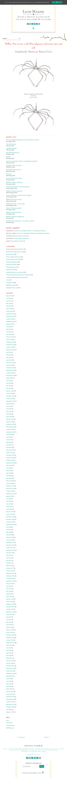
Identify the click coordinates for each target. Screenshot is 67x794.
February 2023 (10, 391)
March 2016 (9, 596)
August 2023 (9, 378)
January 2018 (9, 540)
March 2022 (9, 416)
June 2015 (9, 619)
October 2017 (10, 547)
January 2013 (9, 694)
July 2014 (8, 648)
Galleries (10, 748)
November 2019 (10, 488)
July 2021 (8, 437)
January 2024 (9, 365)
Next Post (46, 737)
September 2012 (10, 704)
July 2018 (8, 527)
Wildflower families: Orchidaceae (14, 182)
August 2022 (9, 403)
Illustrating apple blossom (12, 152)
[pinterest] (37, 24)
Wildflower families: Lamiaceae (14, 199)
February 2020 (10, 480)
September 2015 (10, 612)
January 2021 (9, 452)
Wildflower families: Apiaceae (13, 212)
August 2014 (9, 645)
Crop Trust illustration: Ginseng (14, 178)
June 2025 (9, 326)
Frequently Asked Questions (29, 751)
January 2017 (9, 570)
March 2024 (9, 360)
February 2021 (10, 450)
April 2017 (9, 563)
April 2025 (9, 331)
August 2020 (9, 465)
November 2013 (10, 668)
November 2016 (10, 576)
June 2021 (9, 439)
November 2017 (10, 545)
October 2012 (10, 701)
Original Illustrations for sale (44, 748)
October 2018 (10, 522)
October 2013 (10, 671)
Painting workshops (11, 267)
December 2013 (10, 665)
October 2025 (10, 319)
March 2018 (9, 534)
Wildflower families (11, 285)
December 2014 (10, 635)
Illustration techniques (11, 264)
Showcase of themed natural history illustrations (18, 274)
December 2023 (10, 367)
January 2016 (9, 601)
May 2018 (8, 532)
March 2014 (9, 658)
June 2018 (9, 529)
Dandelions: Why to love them (13, 165)
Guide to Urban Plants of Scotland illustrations (18, 186)
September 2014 (10, 642)
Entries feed (9, 722)
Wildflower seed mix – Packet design (15, 204)
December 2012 (10, 696)
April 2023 (9, 388)
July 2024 (8, 352)
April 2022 (9, 414)
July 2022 (8, 406)
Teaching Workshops (52, 750)
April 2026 (9, 306)
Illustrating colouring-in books (13, 169)
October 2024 (10, 347)
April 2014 (9, 655)
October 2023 (10, 373)
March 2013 (9, 689)
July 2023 (8, 380)
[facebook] (28, 24)
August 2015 (9, 614)
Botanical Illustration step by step (14, 251)
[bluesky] (34, 24)
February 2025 (10, 337)
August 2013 (9, 676)
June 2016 (9, 588)
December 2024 (10, 342)
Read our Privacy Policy (43, 2)
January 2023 (9, 393)
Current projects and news (13, 259)
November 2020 (10, 457)
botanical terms (10, 254)
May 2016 (8, 591)
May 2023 (8, 385)
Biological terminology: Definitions (14, 249)
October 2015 (10, 609)
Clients (62, 748)
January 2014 (9, 663)
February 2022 (10, 419)
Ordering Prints (24, 750)
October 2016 (10, 578)
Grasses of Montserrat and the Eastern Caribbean (18, 195)
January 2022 (9, 421)
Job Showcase (26, 748)
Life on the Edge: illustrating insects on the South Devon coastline (22, 139)
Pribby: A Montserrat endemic (13, 208)
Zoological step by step (12, 287)
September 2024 (10, 349)
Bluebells (8, 157)
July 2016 (8, 586)
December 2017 (10, 542)
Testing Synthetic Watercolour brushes (16, 277)
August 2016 (9, 583)
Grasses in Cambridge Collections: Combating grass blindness (21, 161)
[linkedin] (32, 24)
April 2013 (9, 686)
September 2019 (10, 493)
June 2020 (9, 470)
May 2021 (8, 442)
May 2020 (8, 473)
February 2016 (10, 599)
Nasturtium (9, 174)
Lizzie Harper (33, 11)
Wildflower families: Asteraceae (14, 191)
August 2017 (9, 552)
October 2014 (10, 640)
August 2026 (9, 295)
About (5, 748)
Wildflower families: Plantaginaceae (15, 216)
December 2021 (10, 424)
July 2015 (8, 617)
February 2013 (10, 691)
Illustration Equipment (11, 262)
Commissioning (18, 748)
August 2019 (9, 496)
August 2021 (9, 434)
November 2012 (10, 699)
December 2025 (10, 314)
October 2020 (10, 460)
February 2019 (10, 511)
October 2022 (10, 398)
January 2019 (9, 514)
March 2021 (9, 447)
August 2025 (9, 324)
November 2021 (10, 427)
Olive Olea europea (11, 144)
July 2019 (8, 499)
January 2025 (9, 339)
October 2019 (10, 491)
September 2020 (10, 463)
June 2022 (9, 409)
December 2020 (10, 455)
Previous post (21, 737)
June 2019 (9, 501)
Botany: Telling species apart (13, 257)
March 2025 (9, 334)
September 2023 (10, 375)
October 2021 (10, 429)
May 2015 (8, 622)
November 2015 (10, 606)
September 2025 (10, 321)
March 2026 (9, 308)
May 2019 (8, 504)
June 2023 (9, 383)
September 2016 (10, 581)
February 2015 (10, 630)
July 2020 (8, 468)
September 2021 (10, 432)
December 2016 (10, 573)
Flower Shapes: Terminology (21, 236)
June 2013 (9, 681)
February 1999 (10, 712)
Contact (56, 748)
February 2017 (10, 568)
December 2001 (10, 707)
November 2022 (10, 396)
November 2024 (10, 344)
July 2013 (8, 678)
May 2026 (8, 303)
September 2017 (10, 550)
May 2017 (8, 560)
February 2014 (10, 660)
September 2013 (10, 673)
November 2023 (10, 370)
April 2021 (9, 445)
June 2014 (9, 650)
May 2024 (8, 357)
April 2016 (9, 594)
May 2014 (8, 653)
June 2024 (9, 355)
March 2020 (9, 478)
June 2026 (9, 301)
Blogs (32, 748)
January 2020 (9, 483)
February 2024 (10, 362)
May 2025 (8, 329)
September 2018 (10, 524)
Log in (7, 720)
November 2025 (10, 316)
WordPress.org (10, 728)
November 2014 (10, 637)
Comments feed (10, 725)
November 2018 (10, 519)
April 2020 (9, 475)
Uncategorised (10, 282)
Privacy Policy (42, 751)
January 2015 (9, 632)
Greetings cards (14, 750)
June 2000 (9, 709)
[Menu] (33, 28)
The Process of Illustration (37, 750)
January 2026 (9, 311)
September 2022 (10, 401)
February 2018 (10, 537)
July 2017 (8, 555)
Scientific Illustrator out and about (14, 272)
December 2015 (10, 604)
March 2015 (9, 627)
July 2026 (8, 298)
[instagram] (39, 24)
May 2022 (8, 411)
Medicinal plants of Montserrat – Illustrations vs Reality (20, 221)
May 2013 (8, 684)
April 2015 (9, 624)
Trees (7, 280)
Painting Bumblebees (11, 148)
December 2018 (10, 516)
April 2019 (9, 506)
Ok (57, 2)
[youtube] (30, 24)
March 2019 (9, 509)
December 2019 (10, 486)
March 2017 (9, 565)
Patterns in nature (10, 269)
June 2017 (9, 558)
